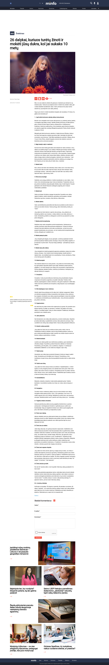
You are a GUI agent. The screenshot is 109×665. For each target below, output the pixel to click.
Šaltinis (36, 495)
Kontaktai (74, 660)
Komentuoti (38, 537)
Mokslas (75, 8)
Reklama (67, 660)
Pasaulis (22, 8)
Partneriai (53, 660)
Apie (40, 660)
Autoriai (46, 660)
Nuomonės (41, 8)
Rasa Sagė (16, 99)
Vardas (36, 505)
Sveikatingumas (63, 8)
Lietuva (31, 8)
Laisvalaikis (93, 8)
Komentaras (37, 517)
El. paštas (37, 511)
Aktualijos (12, 8)
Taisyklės (60, 660)
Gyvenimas (51, 8)
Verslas (84, 8)
